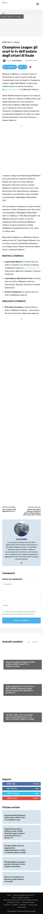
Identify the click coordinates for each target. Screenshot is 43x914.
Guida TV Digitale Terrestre (20, 898)
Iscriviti (36, 798)
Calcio (18, 16)
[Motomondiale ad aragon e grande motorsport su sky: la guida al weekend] (33, 863)
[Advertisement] (21, 148)
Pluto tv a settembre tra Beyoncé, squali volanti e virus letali (14, 879)
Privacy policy (32, 905)
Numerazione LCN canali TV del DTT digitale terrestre (20, 900)
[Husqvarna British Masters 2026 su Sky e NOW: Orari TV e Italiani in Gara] (21, 656)
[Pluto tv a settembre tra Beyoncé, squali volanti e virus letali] (33, 878)
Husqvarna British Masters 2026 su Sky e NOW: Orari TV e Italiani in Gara (20, 664)
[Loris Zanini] (4, 60)
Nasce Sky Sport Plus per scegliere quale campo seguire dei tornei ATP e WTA (32, 512)
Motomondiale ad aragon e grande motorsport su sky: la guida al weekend (15, 864)
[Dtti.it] (16, 4)
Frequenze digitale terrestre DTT (23, 895)
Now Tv (9, 710)
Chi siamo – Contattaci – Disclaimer (15, 905)
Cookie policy (21, 907)
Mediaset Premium (28, 902)
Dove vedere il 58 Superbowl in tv (9, 510)
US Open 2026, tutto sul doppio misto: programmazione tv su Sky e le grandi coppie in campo (20, 717)
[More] (30, 67)
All (29, 642)
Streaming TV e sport (13, 902)
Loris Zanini (17, 60)
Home (4, 16)
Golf (7, 657)
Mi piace (36, 784)
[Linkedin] (21, 562)
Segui (37, 788)
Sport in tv (11, 16)
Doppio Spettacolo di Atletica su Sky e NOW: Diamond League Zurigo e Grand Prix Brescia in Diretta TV (20, 689)
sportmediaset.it (12, 89)
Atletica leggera (12, 682)
